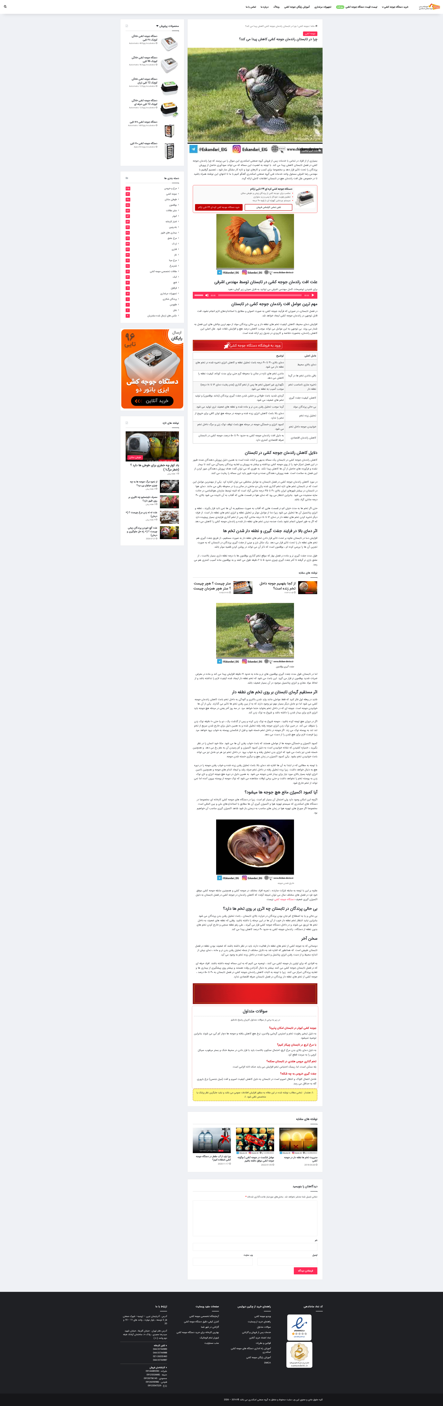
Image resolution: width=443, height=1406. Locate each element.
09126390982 (152, 1382)
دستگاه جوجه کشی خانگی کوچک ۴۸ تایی (144, 38)
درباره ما (265, 7)
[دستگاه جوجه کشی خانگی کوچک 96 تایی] (169, 65)
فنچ (175, 282)
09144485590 (152, 1371)
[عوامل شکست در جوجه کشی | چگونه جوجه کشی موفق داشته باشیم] (255, 1141)
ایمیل (314, 1255)
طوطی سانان (171, 199)
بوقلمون (173, 205)
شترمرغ (173, 266)
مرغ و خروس (170, 188)
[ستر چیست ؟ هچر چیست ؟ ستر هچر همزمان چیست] (242, 587)
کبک (175, 277)
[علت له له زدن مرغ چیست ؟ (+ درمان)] (169, 517)
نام (316, 1240)
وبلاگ (276, 7)
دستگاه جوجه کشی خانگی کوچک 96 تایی (144, 59)
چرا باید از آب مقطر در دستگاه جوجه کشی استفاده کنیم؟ (213, 1158)
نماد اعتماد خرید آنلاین (260, 1338)
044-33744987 (160, 1360)
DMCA (267, 1363)
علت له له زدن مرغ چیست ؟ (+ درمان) (141, 514)
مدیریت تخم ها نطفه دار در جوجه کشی (300, 1159)
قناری (174, 249)
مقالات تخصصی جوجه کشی (163, 271)
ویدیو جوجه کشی (262, 1316)
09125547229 (154, 1385)
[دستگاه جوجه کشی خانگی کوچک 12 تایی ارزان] (169, 86)
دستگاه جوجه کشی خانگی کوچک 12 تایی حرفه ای (144, 102)
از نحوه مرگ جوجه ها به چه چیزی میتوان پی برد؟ (143, 483)
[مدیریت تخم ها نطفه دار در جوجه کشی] (298, 1141)
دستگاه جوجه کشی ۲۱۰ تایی (143, 143)
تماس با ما (251, 7)
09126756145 (150, 1378)
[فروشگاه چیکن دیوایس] (430, 6)
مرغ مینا (173, 260)
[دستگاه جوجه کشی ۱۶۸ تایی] (169, 129)
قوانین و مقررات (263, 1343)
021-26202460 (160, 1356)
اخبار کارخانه (171, 221)
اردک (174, 244)
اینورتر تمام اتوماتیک (209, 1338)
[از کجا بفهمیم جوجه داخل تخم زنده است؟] (307, 587)
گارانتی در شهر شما (210, 1327)
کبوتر (174, 216)
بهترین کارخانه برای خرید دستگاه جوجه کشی (198, 1332)
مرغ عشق (172, 238)
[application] (255, 295)
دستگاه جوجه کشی (284, 899)
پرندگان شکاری (170, 299)
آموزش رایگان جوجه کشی (297, 7)
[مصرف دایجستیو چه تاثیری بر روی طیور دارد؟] (169, 501)
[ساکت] (207, 295)
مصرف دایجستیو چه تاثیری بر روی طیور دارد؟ (142, 499)
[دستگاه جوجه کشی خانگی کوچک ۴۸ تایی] (169, 43)
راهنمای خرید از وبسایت (259, 1321)
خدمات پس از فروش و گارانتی (256, 1332)
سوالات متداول (264, 1327)
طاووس (173, 304)
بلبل (175, 310)
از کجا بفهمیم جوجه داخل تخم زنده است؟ (278, 586)
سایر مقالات (171, 210)
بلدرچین (173, 227)
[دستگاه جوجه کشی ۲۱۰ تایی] (169, 151)
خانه (313, 26)
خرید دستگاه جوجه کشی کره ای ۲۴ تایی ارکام (219, 207)
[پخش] (313, 295)
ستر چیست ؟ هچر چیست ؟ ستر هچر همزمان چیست (212, 586)
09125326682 (153, 1375)
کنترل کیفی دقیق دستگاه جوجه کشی (201, 1321)
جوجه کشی (303, 26)
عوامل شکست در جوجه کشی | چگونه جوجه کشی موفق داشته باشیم (256, 1159)
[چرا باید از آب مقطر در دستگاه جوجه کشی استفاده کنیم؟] (212, 1140)
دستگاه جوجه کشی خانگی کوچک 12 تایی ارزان (144, 81)
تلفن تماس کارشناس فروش (268, 207)
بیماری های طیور (169, 233)
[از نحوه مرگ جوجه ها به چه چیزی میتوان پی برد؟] (169, 486)
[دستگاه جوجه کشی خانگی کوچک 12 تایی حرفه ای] (169, 108)
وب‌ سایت (248, 1255)
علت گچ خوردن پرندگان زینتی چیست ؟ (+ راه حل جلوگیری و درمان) (142, 531)
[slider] (199, 295)
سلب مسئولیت (211, 1343)
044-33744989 (160, 1349)
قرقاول (174, 288)
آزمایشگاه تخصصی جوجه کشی (204, 1316)
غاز (175, 255)
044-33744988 (160, 1353)
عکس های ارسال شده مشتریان (162, 316)
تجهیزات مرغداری (322, 7)
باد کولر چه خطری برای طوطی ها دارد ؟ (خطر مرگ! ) (154, 467)
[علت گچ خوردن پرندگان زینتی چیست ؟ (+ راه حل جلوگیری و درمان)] (169, 532)
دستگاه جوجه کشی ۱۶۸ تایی (143, 122)
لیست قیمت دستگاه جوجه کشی (357, 7)
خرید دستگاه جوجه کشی (396, 7)
